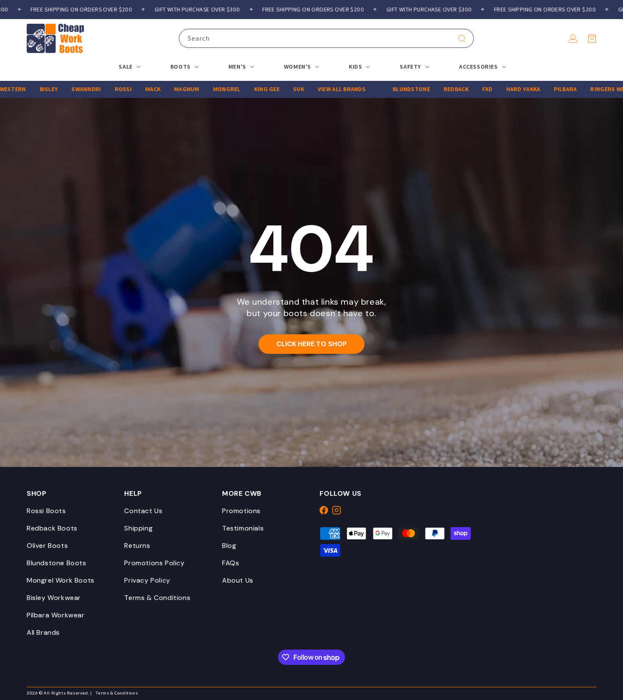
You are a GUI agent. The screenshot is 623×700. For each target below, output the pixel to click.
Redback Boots (52, 528)
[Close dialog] (612, 433)
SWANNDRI (67, 89)
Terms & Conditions (157, 597)
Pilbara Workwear (56, 615)
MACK (134, 89)
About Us (237, 580)
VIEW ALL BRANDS (323, 89)
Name (317, 565)
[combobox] (326, 38)
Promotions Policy (154, 562)
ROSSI (104, 89)
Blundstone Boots (56, 562)
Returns (137, 545)
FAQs (230, 562)
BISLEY (30, 89)
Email (318, 608)
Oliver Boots (47, 545)
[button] (592, 38)
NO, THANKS (457, 678)
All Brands (43, 632)
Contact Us (143, 510)
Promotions (241, 510)
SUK (280, 89)
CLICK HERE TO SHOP (311, 343)
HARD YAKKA (505, 89)
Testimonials (243, 528)
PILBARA (546, 89)
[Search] (462, 38)
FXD (469, 89)
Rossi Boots (46, 510)
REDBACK (437, 89)
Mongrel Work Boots (61, 580)
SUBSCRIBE (458, 653)
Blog (229, 545)
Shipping (138, 528)
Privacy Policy (147, 580)
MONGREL (208, 89)
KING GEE (248, 89)
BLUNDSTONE (393, 89)
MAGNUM (168, 89)
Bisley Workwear (54, 597)
